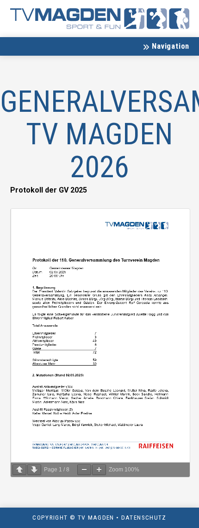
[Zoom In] (99, 469)
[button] (166, 46)
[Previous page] (19, 469)
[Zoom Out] (84, 469)
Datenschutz (144, 517)
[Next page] (34, 469)
